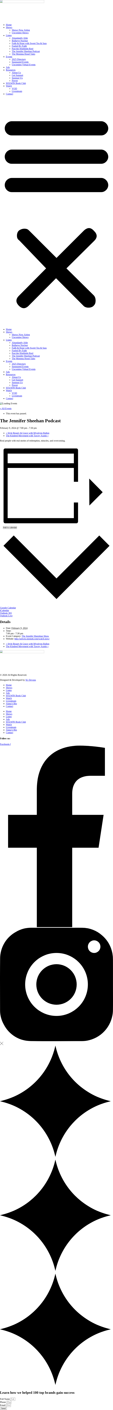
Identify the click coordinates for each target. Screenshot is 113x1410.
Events (9, 56)
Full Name (5, 1399)
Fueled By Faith (19, 46)
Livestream (17, 91)
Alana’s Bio (11, 703)
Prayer (15, 80)
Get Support (17, 75)
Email (3, 1405)
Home (9, 24)
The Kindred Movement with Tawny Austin (27, 435)
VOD (14, 88)
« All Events (5, 408)
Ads (8, 67)
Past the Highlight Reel (22, 48)
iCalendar (4, 610)
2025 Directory (19, 59)
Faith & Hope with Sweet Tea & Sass (29, 43)
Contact (9, 94)
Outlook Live (6, 615)
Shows (9, 27)
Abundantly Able (20, 38)
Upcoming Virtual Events (23, 64)
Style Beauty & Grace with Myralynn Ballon (27, 433)
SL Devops (30, 680)
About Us (16, 72)
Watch (9, 86)
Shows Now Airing (21, 30)
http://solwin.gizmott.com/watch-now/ (32, 638)
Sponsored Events (20, 62)
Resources (10, 70)
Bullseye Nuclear (20, 40)
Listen (9, 35)
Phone (3, 1402)
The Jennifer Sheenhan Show (35, 636)
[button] (56, 212)
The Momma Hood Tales (23, 54)
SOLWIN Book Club (16, 83)
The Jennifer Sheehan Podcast (26, 51)
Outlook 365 (6, 613)
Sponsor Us (17, 78)
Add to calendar (10, 527)
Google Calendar (8, 607)
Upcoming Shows (20, 32)
